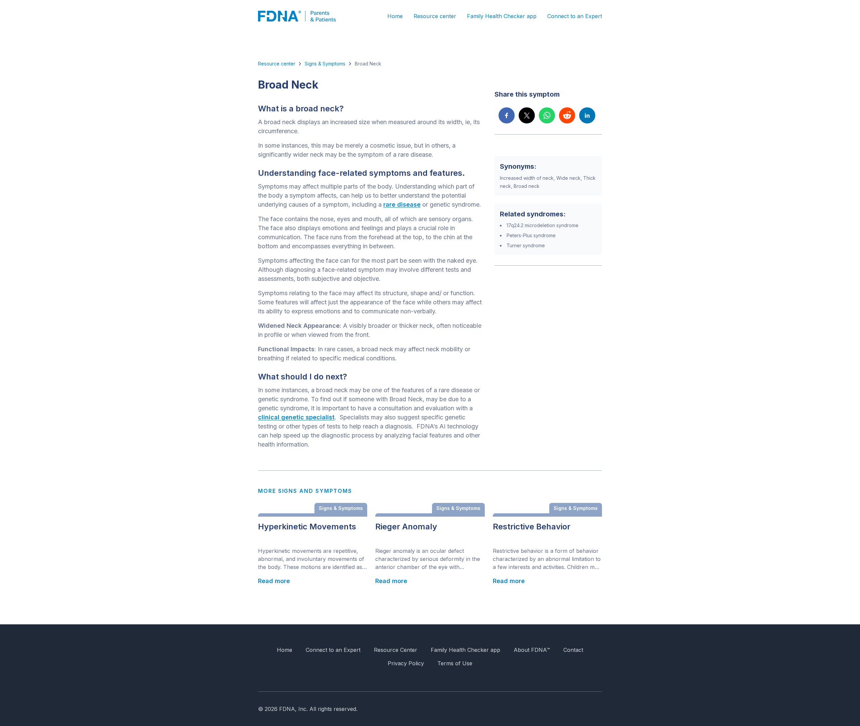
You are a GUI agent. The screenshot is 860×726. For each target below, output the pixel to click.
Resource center (435, 16)
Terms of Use (454, 663)
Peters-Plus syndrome (531, 235)
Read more (274, 580)
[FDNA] (301, 16)
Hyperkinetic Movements (307, 526)
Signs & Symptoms (325, 63)
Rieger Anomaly (406, 526)
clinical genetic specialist (296, 417)
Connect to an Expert (574, 16)
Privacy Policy (406, 663)
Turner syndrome (526, 245)
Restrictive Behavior (531, 526)
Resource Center (395, 649)
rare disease (402, 204)
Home (395, 16)
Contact (573, 649)
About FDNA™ (532, 649)
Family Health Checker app (501, 16)
